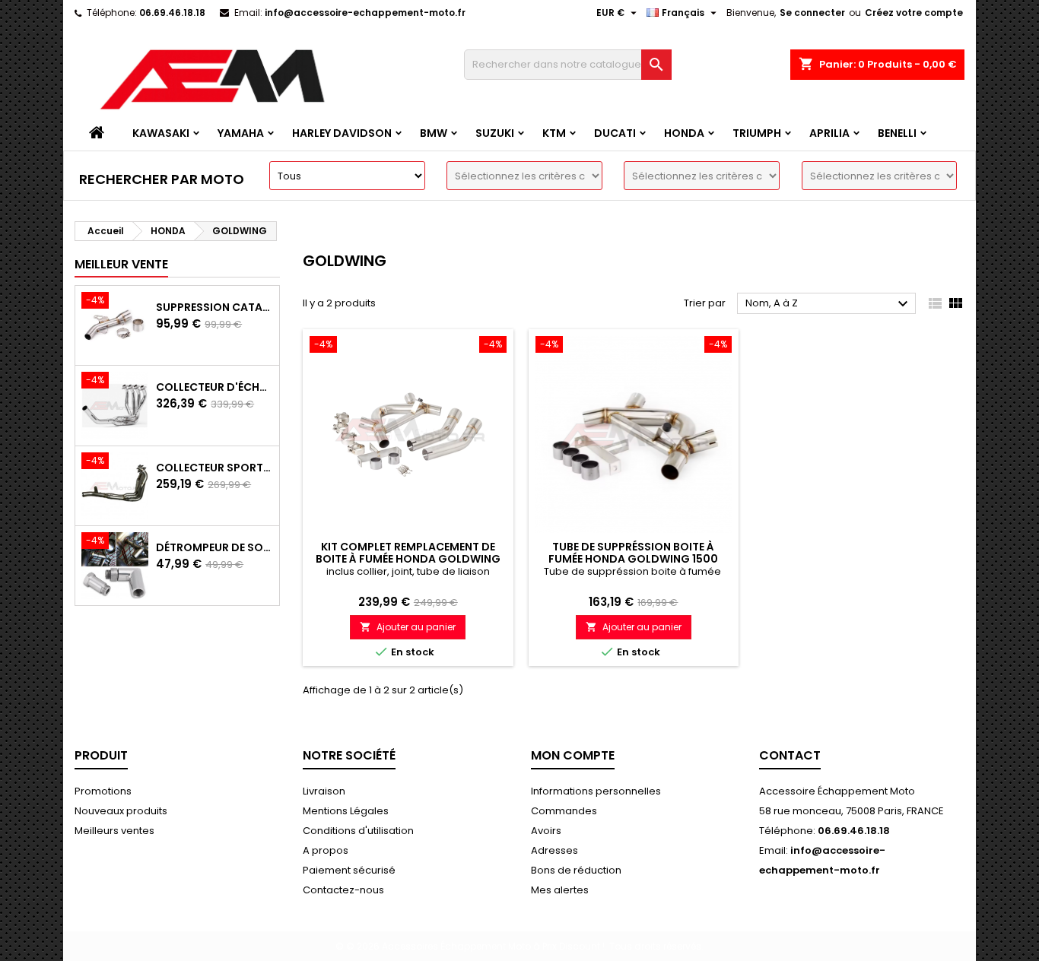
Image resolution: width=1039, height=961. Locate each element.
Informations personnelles (596, 791)
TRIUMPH (756, 133)
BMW (433, 133)
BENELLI (897, 133)
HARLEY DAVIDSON (342, 133)
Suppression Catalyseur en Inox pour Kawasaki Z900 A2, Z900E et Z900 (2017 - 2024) (214, 307)
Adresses (554, 850)
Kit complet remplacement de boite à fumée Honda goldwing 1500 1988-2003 (408, 559)
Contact (790, 755)
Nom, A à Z (828, 304)
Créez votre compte (914, 12)
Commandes (564, 811)
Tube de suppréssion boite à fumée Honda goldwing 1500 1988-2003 (633, 559)
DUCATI (615, 133)
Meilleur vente (121, 264)
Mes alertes (560, 890)
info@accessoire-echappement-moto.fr (365, 12)
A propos (325, 850)
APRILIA (829, 133)
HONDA (684, 133)
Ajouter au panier (408, 626)
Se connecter (812, 12)
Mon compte (573, 755)
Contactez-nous (343, 890)
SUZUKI (494, 133)
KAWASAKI (160, 133)
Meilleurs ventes (114, 830)
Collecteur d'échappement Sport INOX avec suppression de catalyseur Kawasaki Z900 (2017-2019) (214, 387)
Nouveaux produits (121, 811)
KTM (554, 133)
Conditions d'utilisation (358, 830)
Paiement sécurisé (349, 870)
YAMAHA (241, 133)
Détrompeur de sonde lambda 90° (214, 547)
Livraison (324, 791)
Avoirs (546, 830)
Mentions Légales (346, 811)
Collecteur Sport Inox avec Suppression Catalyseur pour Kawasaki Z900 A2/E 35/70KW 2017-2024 (214, 467)
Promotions (103, 791)
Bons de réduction (576, 870)
